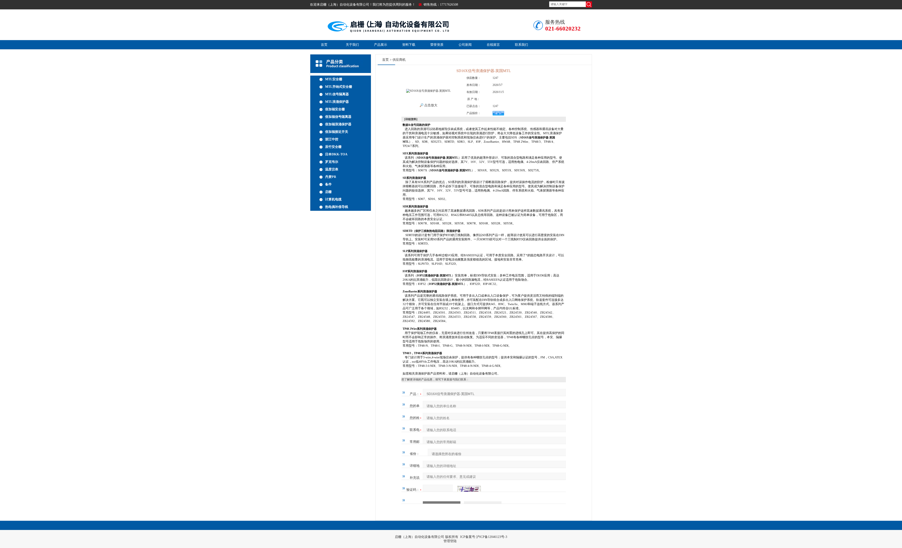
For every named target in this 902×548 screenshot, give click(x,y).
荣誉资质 (436, 44)
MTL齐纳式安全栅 (338, 86)
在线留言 (493, 44)
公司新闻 (465, 44)
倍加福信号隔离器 (338, 117)
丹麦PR (330, 177)
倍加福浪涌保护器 (338, 124)
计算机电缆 (333, 199)
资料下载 (408, 44)
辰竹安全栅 (333, 147)
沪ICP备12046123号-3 (491, 537)
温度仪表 (331, 169)
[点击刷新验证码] (469, 490)
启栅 (328, 192)
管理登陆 (450, 541)
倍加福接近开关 (336, 132)
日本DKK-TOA (336, 154)
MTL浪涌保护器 (337, 101)
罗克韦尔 (331, 162)
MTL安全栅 (333, 79)
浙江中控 (331, 139)
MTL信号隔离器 (337, 94)
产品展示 (380, 44)
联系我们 (521, 44)
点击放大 (430, 105)
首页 (324, 44)
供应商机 (399, 59)
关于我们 (352, 44)
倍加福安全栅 (335, 109)
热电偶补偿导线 (336, 207)
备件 (328, 184)
